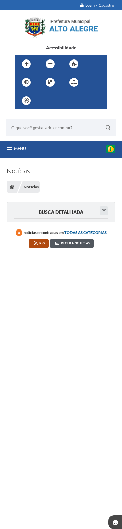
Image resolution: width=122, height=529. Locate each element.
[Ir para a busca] (75, 101)
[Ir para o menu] (60, 101)
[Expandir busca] (104, 210)
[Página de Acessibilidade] (26, 100)
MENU (20, 148)
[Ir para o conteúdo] (46, 101)
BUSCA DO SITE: (26, 116)
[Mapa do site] (74, 82)
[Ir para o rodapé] (90, 101)
